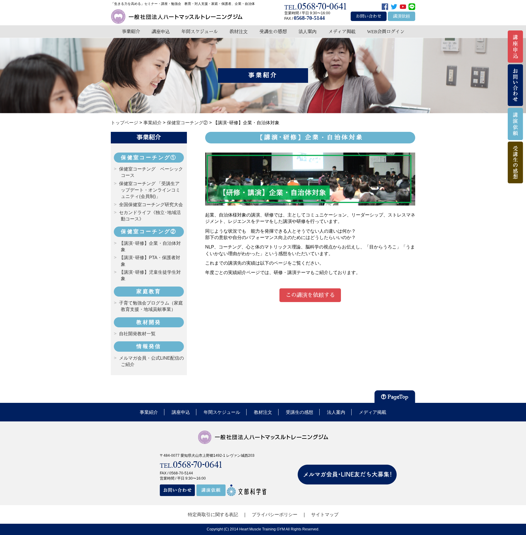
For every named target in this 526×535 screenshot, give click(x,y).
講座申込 (161, 31)
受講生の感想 (273, 31)
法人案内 (307, 31)
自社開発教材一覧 (137, 333)
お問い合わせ (368, 16)
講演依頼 (401, 16)
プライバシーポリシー (274, 514)
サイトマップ (324, 514)
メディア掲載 (342, 31)
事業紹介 (131, 31)
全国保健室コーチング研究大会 (151, 204)
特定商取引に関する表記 (213, 514)
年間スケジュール (199, 31)
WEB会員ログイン (386, 31)
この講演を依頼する (310, 295)
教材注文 (239, 31)
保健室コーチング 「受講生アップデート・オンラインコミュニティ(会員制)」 (149, 190)
